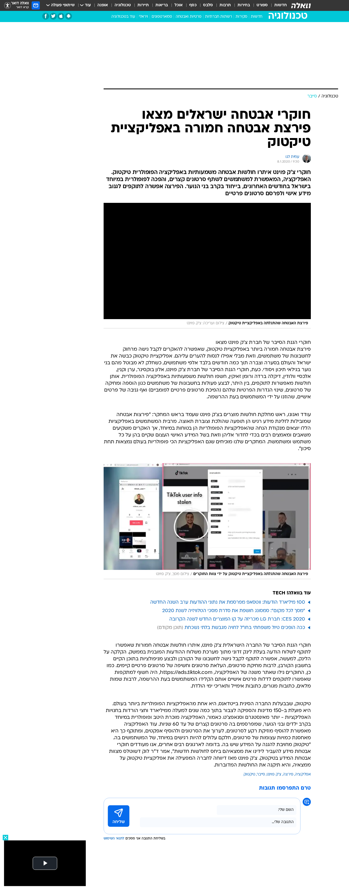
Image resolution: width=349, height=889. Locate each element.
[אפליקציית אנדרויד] (68, 16)
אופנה (102, 5)
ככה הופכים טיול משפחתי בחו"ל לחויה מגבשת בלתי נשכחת (245, 627)
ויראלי (143, 17)
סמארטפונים (162, 17)
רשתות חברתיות (218, 17)
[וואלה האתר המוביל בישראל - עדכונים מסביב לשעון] (301, 5)
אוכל (178, 5)
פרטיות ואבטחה (188, 17)
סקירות (241, 17)
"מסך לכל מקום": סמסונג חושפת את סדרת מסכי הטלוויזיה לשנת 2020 (233, 611)
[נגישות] (7, 5)
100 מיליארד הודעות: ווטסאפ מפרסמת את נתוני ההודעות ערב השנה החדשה (227, 602)
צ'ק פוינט (274, 774)
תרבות (225, 5)
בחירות (243, 5)
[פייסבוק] (45, 16)
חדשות (280, 5)
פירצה (288, 774)
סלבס (208, 5)
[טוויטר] (53, 16)
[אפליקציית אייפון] (61, 16)
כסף (193, 5)
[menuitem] (277, 5)
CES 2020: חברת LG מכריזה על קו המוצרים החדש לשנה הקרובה (237, 619)
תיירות (143, 5)
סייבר (261, 774)
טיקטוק (249, 774)
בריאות (161, 5)
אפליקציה (303, 774)
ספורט (262, 5)
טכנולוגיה (123, 5)
